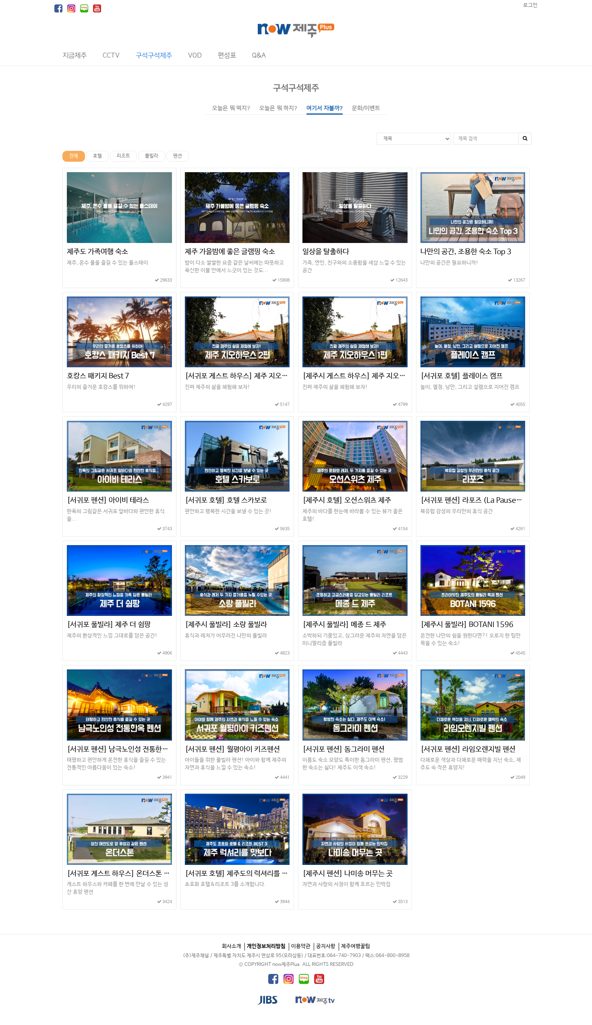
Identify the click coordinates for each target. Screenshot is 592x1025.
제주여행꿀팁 (355, 946)
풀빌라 (151, 156)
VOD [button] (195, 55)
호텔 (97, 156)
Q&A (259, 55)
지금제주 (74, 55)
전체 (73, 156)
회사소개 (231, 946)
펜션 (177, 156)
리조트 (123, 156)
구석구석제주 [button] (154, 55)
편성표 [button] (227, 55)
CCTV (111, 55)
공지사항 (325, 946)
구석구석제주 (296, 88)
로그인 (530, 5)
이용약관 (300, 946)
